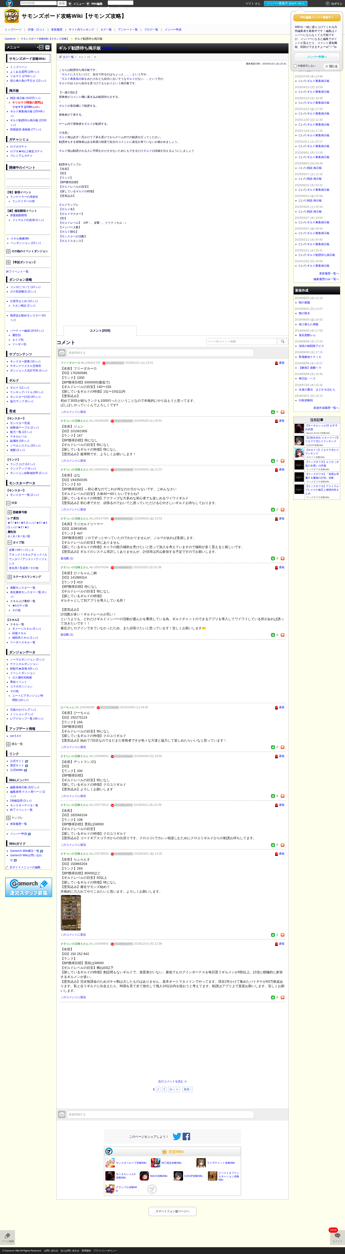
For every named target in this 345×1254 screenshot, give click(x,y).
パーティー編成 (27, 330)
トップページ (13, 29)
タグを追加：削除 (95, 57)
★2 (20, 527)
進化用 (13, 568)
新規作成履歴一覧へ (326, 407)
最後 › (187, 1089)
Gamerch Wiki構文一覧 (24, 850)
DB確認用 (20, 800)
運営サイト (17, 765)
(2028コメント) (115, 48)
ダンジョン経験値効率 (28, 473)
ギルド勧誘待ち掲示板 (321, 255)
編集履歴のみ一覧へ (326, 279)
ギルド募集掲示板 (73, 78)
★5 (27, 522)
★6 (16, 522)
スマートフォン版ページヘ (172, 1211)
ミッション (21, 714)
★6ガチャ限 (20, 605)
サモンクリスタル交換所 (25, 365)
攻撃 (12, 550)
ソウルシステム (25, 445)
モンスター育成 (20, 423)
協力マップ (21, 401)
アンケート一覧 (128, 29)
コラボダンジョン (21, 686)
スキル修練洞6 (20, 238)
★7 (10, 522)
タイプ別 (17, 339)
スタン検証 (23, 305)
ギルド (66, 74)
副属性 (19, 441)
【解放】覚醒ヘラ (310, 367)
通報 (281, 362)
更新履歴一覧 (18, 824)
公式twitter (16, 770)
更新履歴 (56, 29)
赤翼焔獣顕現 (18, 215)
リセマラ (22, 76)
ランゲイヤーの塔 (23, 201)
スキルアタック (32, 554)
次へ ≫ (174, 1089)
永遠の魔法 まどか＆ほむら (317, 389)
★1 (26, 527)
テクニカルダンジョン (24, 664)
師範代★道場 (24, 668)
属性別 (16, 335)
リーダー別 (19, 344)
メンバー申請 (173, 29)
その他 (34, 568)
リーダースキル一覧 (22, 642)
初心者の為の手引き (28, 80)
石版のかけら (23, 709)
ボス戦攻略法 (23, 291)
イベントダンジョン (22, 673)
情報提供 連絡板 (25, 129)
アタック (14, 554)
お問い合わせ (51, 1250)
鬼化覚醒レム (307, 335)
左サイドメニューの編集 (25, 867)
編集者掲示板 (24, 787)
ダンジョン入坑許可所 (28, 370)
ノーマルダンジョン (27, 659)
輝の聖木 (304, 313)
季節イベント (18, 682)
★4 (38, 522)
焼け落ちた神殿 (308, 324)
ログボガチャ (18, 146)
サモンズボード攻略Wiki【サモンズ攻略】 (74, 16)
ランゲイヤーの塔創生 (24, 196)
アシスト (28, 559)
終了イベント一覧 (17, 271)
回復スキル (19, 633)
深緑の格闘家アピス (311, 346)
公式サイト (17, 761)
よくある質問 (24, 71)
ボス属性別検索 (22, 677)
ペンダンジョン (26, 243)
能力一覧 (21, 432)
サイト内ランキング (81, 29)
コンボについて (25, 287)
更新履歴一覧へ (329, 273)
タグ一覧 (106, 29)
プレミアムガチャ (21, 155)
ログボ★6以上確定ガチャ (26, 151)
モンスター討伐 (71, 236)
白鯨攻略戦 (306, 400)
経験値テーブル (24, 427)
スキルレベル (18, 436)
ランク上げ (22, 464)
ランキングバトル (26, 392)
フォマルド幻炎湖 (28, 220)
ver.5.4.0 (15, 736)
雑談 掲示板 (25, 98)
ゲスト (250, 3)
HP (19, 550)
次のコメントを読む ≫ (172, 1081)
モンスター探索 (25, 361)
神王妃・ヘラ (307, 378)
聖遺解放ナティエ (310, 357)
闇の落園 (304, 302)
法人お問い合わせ (70, 1250)
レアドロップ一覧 (26, 718)
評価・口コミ (36, 29)
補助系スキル (25, 637)
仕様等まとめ (24, 301)
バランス (28, 550)
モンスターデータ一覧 (24, 805)
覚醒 (17, 450)
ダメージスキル (26, 628)
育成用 (23, 568)
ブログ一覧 (151, 29)
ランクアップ (23, 468)
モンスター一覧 (24, 494)
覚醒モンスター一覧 (22, 587)
